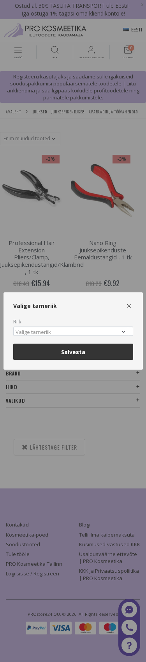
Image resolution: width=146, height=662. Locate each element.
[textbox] (71, 332)
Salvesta (73, 352)
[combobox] (73, 331)
